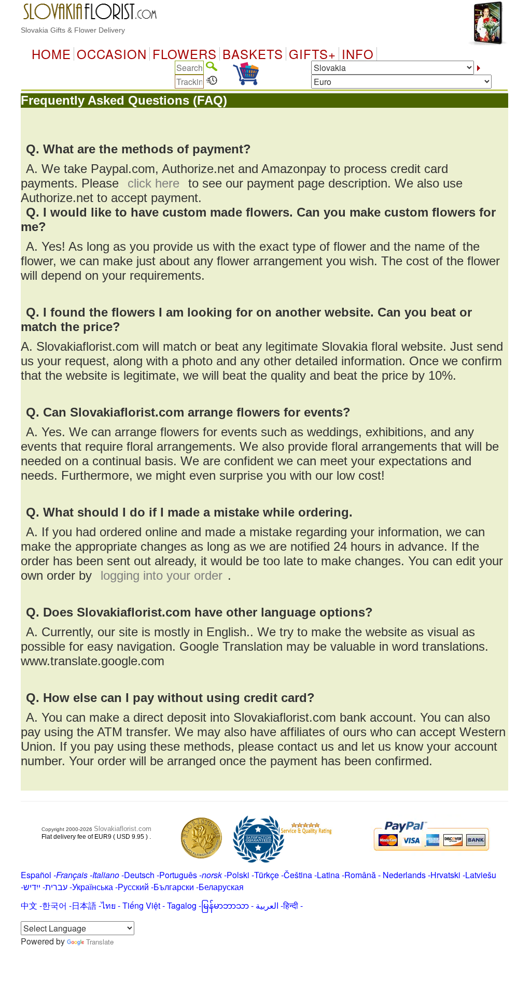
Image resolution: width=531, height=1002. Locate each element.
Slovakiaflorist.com (122, 829)
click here (153, 183)
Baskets (252, 54)
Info (358, 54)
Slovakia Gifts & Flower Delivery (73, 30)
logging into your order (161, 575)
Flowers (184, 54)
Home (51, 54)
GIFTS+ (312, 54)
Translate (100, 942)
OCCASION (112, 54)
